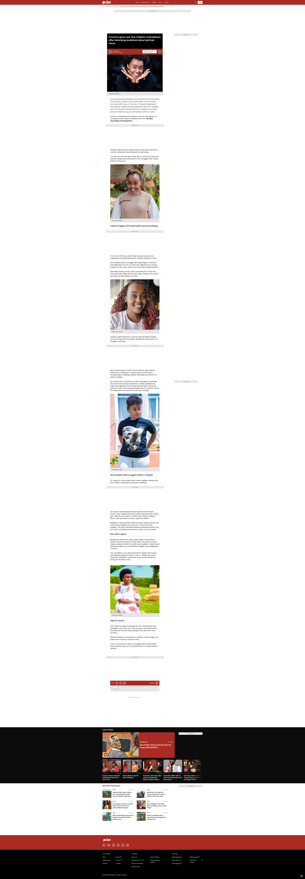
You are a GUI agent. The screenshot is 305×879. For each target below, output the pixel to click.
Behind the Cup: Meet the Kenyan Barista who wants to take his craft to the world (156, 794)
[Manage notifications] (301, 876)
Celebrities (115, 6)
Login (200, 2)
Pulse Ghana (175, 860)
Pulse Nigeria (176, 857)
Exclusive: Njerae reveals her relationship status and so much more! (111, 777)
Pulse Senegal (194, 857)
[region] (152, 770)
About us (134, 857)
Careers (167, 2)
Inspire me (115, 688)
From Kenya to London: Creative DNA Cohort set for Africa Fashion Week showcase (123, 806)
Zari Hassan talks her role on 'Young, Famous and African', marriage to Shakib (193, 777)
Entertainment (145, 2)
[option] (111, 771)
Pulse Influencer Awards (155, 861)
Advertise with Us (137, 860)
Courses (118, 863)
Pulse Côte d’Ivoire (193, 861)
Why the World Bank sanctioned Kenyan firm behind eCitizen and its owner (123, 817)
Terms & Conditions (137, 863)
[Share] (159, 51)
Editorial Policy (154, 857)
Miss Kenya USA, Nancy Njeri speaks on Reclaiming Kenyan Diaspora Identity (152, 777)
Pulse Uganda (176, 863)
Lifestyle (154, 2)
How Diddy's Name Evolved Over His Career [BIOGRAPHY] (155, 746)
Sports (160, 2)
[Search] (195, 2)
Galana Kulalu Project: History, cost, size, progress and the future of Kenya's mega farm (122, 794)
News (137, 2)
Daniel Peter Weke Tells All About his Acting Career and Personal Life (172, 777)
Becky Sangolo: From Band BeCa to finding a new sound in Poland (157, 806)
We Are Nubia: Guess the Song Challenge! (131, 776)
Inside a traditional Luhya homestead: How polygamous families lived (156, 817)
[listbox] (152, 770)
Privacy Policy (136, 866)
